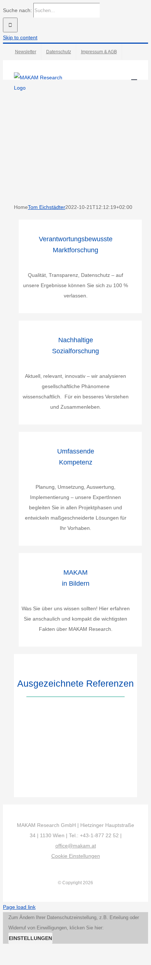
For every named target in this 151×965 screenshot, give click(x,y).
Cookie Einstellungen (75, 856)
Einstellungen (30, 938)
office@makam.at (75, 846)
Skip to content (20, 37)
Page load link (19, 907)
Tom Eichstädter (46, 207)
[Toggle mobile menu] (134, 76)
